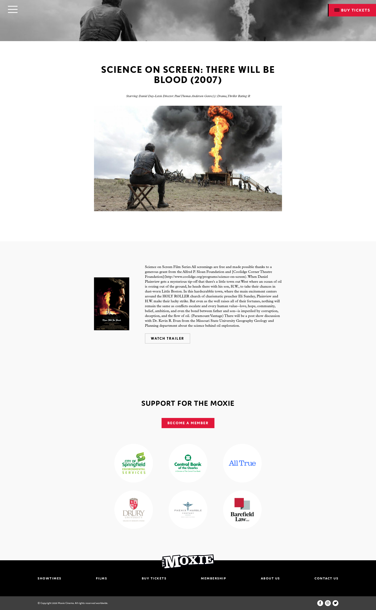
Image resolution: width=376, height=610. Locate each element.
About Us (270, 578)
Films (101, 578)
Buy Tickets (154, 578)
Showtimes (49, 578)
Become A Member (188, 423)
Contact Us (326, 578)
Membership (213, 578)
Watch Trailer (167, 338)
